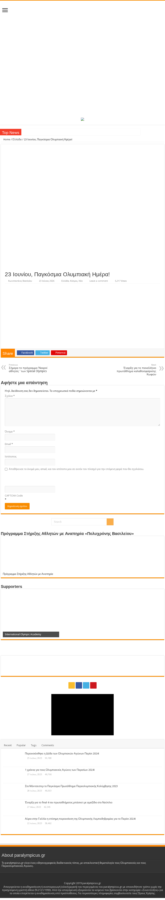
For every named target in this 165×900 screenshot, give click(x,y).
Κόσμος (73, 281)
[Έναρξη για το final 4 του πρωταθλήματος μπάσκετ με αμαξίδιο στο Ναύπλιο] (13, 807)
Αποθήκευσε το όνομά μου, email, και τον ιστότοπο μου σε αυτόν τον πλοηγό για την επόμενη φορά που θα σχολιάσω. (76, 469)
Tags (33, 745)
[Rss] (71, 685)
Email (9, 444)
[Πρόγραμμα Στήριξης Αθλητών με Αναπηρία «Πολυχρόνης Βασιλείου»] (82, 555)
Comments (47, 745)
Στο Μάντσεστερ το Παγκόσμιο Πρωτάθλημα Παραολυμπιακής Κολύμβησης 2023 (71, 786)
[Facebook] (79, 685)
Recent (8, 745)
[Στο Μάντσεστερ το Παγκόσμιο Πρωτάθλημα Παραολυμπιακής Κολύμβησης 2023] (13, 791)
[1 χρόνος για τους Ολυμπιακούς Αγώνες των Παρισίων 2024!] (13, 775)
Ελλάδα (17, 139)
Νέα (80, 281)
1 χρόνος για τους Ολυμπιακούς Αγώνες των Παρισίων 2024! (60, 769)
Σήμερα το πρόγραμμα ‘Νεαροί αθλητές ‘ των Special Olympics (28, 368)
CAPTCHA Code (14, 495)
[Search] (110, 521)
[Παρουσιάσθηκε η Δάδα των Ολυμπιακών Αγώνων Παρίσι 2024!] (13, 759)
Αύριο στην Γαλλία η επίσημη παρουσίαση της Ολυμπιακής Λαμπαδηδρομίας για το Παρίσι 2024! (80, 818)
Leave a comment (99, 281)
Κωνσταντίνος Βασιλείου (20, 281)
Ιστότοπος (10, 456)
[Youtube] (93, 685)
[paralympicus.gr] (82, 58)
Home (6, 139)
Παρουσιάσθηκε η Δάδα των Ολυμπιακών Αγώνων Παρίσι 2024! (62, 753)
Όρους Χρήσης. (146, 893)
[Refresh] (33, 477)
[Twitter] (86, 685)
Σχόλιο (10, 395)
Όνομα (10, 431)
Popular (21, 745)
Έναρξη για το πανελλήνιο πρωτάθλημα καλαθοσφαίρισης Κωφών (136, 370)
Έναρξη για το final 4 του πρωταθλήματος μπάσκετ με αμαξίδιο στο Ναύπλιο (68, 802)
